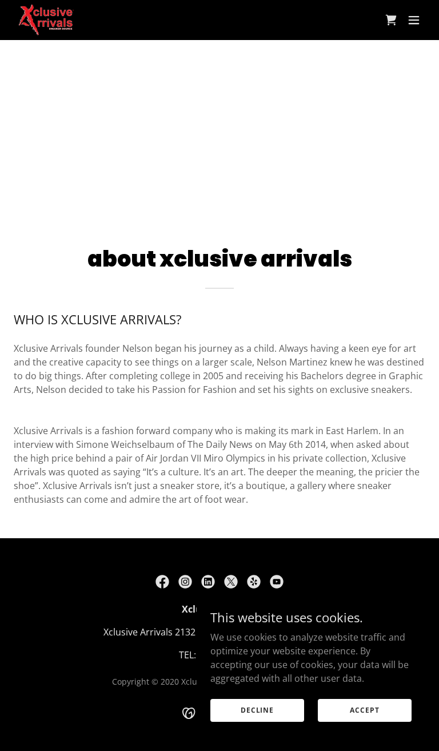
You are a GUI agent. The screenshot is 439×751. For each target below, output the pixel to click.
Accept (364, 710)
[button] (413, 20)
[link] (46, 20)
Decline (257, 710)
